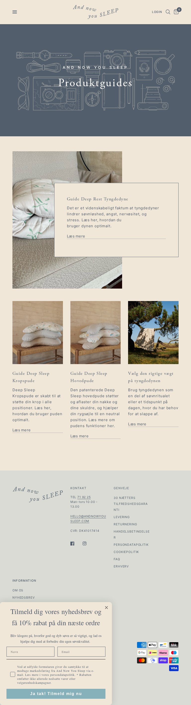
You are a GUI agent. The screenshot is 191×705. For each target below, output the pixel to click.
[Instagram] (88, 543)
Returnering (125, 524)
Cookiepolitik (126, 552)
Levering (122, 517)
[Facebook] (75, 543)
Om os (17, 590)
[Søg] (168, 12)
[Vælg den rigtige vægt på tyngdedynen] (153, 332)
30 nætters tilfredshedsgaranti (131, 504)
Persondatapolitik (131, 545)
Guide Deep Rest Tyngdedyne (97, 199)
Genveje (121, 488)
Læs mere (76, 236)
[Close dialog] (106, 608)
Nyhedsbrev (23, 597)
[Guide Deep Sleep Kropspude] (37, 332)
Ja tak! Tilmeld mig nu (56, 694)
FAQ (117, 559)
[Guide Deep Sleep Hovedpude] (95, 332)
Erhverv (121, 566)
